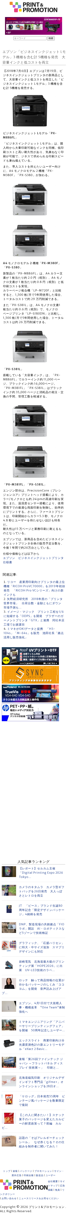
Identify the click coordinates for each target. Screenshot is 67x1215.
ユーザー (51, 1175)
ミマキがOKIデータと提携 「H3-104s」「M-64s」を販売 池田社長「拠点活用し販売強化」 (34, 633)
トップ (7, 1171)
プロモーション (43, 1171)
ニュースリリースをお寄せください (39, 1198)
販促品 (39, 1175)
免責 (57, 1190)
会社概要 (53, 1181)
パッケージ (26, 1171)
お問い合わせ (9, 1198)
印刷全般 (29, 1175)
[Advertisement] (33, 755)
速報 (15, 1171)
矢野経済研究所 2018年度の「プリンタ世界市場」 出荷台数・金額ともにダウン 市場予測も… (34, 603)
